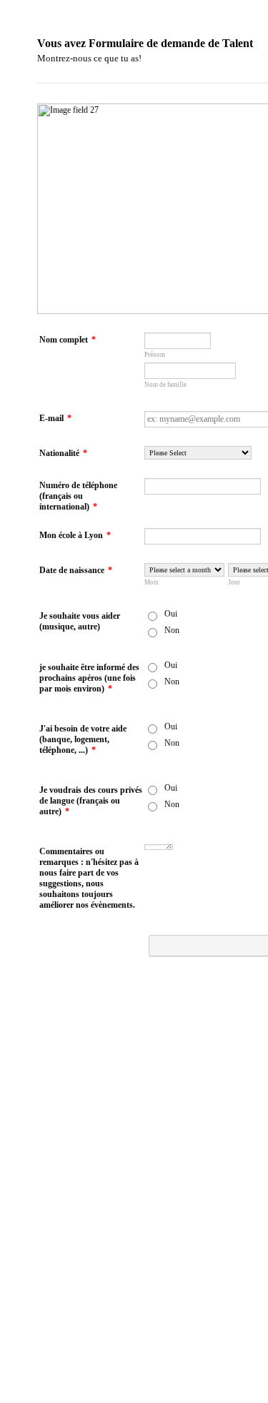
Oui (170, 614)
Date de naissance (75, 570)
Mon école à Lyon (75, 535)
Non (171, 630)
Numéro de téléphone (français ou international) (78, 496)
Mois (151, 582)
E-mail (55, 418)
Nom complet (67, 340)
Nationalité (63, 453)
